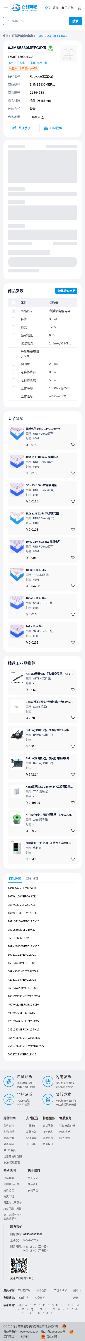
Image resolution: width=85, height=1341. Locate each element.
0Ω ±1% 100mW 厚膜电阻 (41, 485)
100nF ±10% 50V (36, 570)
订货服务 (48, 1125)
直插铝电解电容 (22, 36)
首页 (5, 36)
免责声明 (8, 1196)
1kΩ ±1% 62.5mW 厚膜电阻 (42, 513)
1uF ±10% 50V (34, 626)
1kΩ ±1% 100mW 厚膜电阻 (42, 457)
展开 (75, 1290)
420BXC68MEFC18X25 (22, 979)
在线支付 (31, 1125)
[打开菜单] (6, 8)
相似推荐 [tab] (15, 878)
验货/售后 (64, 1132)
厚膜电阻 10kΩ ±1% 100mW (43, 428)
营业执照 (51, 1336)
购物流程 (8, 1132)
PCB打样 (22, 1297)
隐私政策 (8, 1178)
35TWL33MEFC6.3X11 (21, 904)
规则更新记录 (11, 1184)
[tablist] (42, 879)
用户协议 (8, 1190)
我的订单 (67, 8)
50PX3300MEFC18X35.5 (23, 971)
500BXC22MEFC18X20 (22, 954)
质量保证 (48, 1144)
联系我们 (33, 1184)
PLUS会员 (9, 1150)
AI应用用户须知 (12, 1208)
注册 (56, 8)
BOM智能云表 (11, 1162)
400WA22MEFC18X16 (21, 1013)
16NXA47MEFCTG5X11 (22, 888)
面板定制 (42, 1290)
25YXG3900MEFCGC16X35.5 (26, 1046)
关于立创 (33, 1178)
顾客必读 (8, 1125)
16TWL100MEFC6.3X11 (22, 896)
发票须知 (31, 1132)
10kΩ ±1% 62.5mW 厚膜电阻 (43, 541)
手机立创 (33, 1190)
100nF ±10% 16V (36, 598)
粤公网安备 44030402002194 (21, 1331)
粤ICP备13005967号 (53, 1331)
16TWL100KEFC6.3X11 (22, 913)
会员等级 (8, 1144)
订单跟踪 (48, 1138)
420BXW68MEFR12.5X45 (23, 1021)
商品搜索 (8, 1138)
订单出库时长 (67, 1125)
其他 (20, 1305)
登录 (48, 8)
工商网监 (8, 1336)
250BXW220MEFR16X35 (23, 988)
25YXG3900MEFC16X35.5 (24, 1037)
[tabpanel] (42, 973)
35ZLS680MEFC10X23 (22, 929)
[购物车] (79, 8)
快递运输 (31, 1138)
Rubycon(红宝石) (41, 76)
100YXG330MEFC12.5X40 (24, 996)
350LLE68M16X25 (19, 938)
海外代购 (48, 1132)
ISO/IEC (24, 1336)
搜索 (75, 21)
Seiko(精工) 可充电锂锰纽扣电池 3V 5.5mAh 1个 (54, 702)
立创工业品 (60, 1290)
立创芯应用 (24, 1290)
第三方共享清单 (12, 1202)
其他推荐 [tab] (32, 878)
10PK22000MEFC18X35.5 (23, 946)
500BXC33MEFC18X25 (22, 1054)
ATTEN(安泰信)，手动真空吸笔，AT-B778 (50, 673)
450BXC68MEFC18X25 (22, 963)
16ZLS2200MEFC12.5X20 (23, 921)
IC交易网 (40, 1297)
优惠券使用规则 (12, 1156)
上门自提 (31, 1144)
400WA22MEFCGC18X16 (23, 1004)
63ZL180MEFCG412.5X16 (23, 1029)
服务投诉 (64, 1138)
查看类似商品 (66, 291)
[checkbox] (13, 302)
